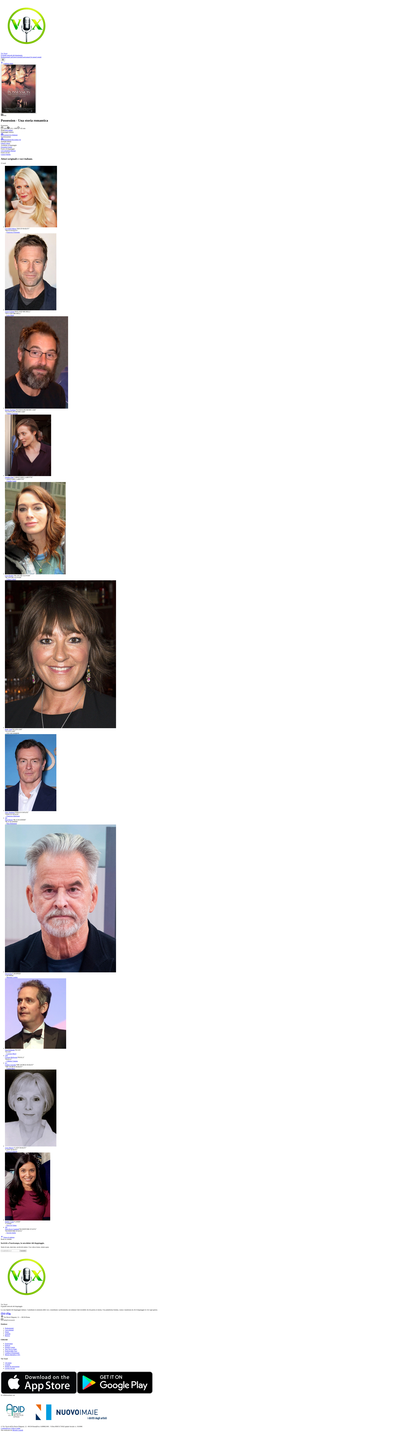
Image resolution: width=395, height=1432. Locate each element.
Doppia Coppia (10, 1347)
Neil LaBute (9, 130)
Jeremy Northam (10, 410)
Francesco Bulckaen (13, 816)
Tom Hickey (9, 820)
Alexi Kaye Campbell (12, 1229)
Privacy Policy (11, 1428)
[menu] (3, 60)
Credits (18, 1428)
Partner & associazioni (12, 1366)
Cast (10, 57)
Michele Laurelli (17, 1430)
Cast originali (9, 1330)
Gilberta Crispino (12, 1061)
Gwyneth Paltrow (10, 229)
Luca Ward (10, 315)
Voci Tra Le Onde (11, 1349)
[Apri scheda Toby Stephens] (30, 810)
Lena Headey (9, 575)
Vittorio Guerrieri (12, 413)
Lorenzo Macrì (11, 1054)
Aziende (19, 57)
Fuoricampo (26, 57)
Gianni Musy (11, 1068)
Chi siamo (33, 57)
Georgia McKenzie (11, 1057)
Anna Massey (9, 1148)
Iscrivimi (23, 1251)
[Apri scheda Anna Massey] (30, 1146)
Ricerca (7, 1335)
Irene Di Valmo (12, 1225)
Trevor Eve (8, 974)
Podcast (7, 1345)
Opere (14, 57)
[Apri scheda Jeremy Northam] (36, 408)
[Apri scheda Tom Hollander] (35, 1048)
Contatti (38, 57)
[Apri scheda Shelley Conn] (27, 1220)
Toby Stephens (10, 812)
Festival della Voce (11, 1351)
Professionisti (5, 57)
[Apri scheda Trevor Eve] (60, 972)
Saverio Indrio (11, 1233)
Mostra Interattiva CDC (12, 1355)
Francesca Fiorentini (13, 232)
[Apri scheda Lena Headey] (35, 574)
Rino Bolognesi (12, 823)
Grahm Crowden (10, 1065)
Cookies (3, 1428)
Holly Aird (8, 729)
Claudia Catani (11, 481)
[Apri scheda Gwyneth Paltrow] (31, 227)
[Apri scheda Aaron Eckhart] (30, 310)
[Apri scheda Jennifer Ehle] (28, 475)
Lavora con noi (10, 1368)
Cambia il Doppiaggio (12, 1353)
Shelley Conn (9, 1222)
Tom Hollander (10, 1050)
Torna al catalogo (9, 1237)
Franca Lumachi (12, 1151)
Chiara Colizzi (11, 579)
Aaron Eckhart (10, 311)
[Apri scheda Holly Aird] (60, 727)
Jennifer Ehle (9, 477)
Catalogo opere (8, 63)
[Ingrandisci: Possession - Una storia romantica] (18, 89)
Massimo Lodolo (12, 977)
